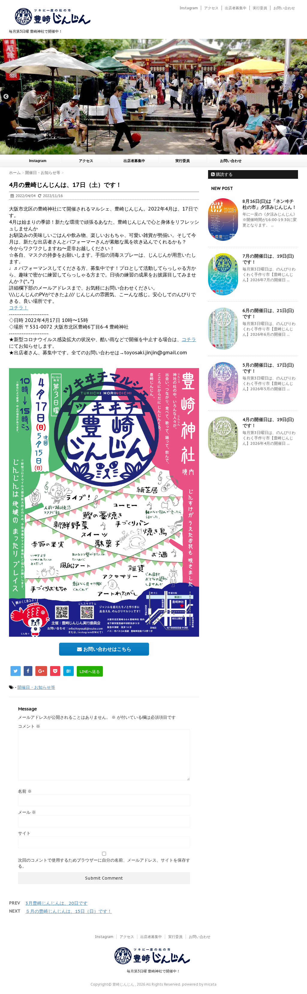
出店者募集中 (235, 8)
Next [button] (301, 97)
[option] (153, 97)
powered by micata (198, 984)
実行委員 (260, 8)
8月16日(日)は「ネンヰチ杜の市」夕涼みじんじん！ (270, 204)
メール (27, 812)
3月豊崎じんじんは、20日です (56, 903)
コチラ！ (18, 308)
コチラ (189, 339)
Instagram (189, 8)
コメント (29, 726)
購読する (224, 174)
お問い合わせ (284, 8)
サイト (24, 833)
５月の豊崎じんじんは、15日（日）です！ (68, 911)
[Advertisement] (253, 508)
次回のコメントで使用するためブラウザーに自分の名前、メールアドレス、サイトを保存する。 (104, 863)
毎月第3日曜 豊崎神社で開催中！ (153, 971)
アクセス (211, 8)
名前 (25, 791)
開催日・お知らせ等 (36, 687)
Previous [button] (6, 97)
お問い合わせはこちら (106, 649)
